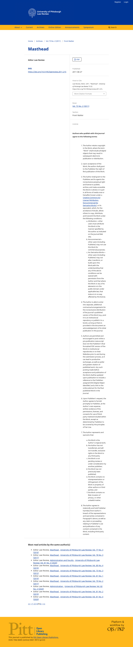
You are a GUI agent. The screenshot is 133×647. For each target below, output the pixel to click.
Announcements (72, 27)
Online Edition (54, 27)
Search (113, 27)
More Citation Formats (83, 94)
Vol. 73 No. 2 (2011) (53, 41)
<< (29, 604)
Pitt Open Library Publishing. (46, 637)
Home (30, 41)
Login (126, 2)
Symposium (89, 27)
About (17, 27)
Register (118, 2)
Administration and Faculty (62, 560)
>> (44, 604)
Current (29, 27)
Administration (57, 586)
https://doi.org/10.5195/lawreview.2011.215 (47, 72)
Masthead (54, 550)
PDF (78, 59)
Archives (40, 27)
